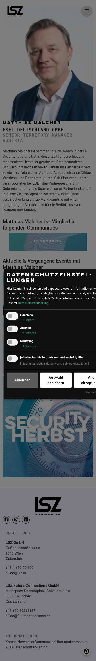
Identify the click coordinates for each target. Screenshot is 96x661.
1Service (27, 320)
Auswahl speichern (56, 380)
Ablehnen (22, 380)
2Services (28, 333)
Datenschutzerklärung (33, 303)
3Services (28, 346)
